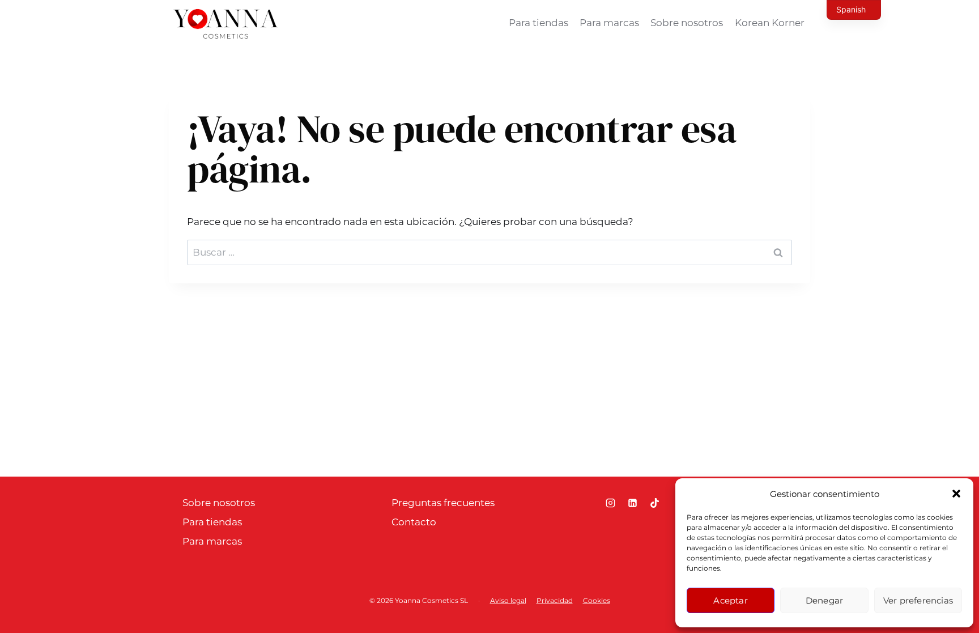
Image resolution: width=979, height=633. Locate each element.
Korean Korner (770, 22)
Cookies (596, 600)
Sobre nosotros (686, 22)
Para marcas (609, 22)
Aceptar (730, 600)
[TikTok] (654, 503)
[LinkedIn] (632, 503)
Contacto (413, 522)
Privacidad (555, 600)
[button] (956, 493)
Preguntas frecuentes (443, 502)
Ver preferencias (918, 600)
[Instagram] (610, 503)
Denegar (824, 600)
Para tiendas (538, 22)
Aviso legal (508, 600)
